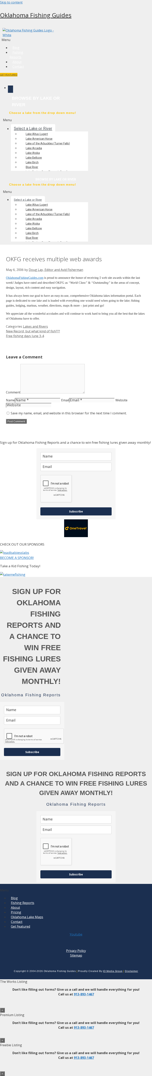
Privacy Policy (76, 951)
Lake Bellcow (34, 157)
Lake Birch (32, 162)
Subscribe (76, 511)
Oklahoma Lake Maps (27, 917)
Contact (18, 66)
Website (121, 400)
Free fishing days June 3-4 (25, 336)
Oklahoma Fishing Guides (35, 15)
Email (65, 400)
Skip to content (11, 2)
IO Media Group (113, 971)
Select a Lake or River (33, 128)
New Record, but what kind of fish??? (33, 331)
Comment (13, 392)
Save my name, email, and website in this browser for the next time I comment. (69, 413)
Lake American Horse (39, 138)
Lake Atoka (33, 152)
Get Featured (20, 926)
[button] (16, 39)
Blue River (32, 167)
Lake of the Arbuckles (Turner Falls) (48, 143)
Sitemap (76, 955)
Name (10, 400)
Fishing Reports (16, 54)
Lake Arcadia (34, 148)
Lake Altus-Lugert (37, 134)
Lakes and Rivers (35, 326)
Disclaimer (131, 971)
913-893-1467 (84, 994)
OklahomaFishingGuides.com (24, 277)
